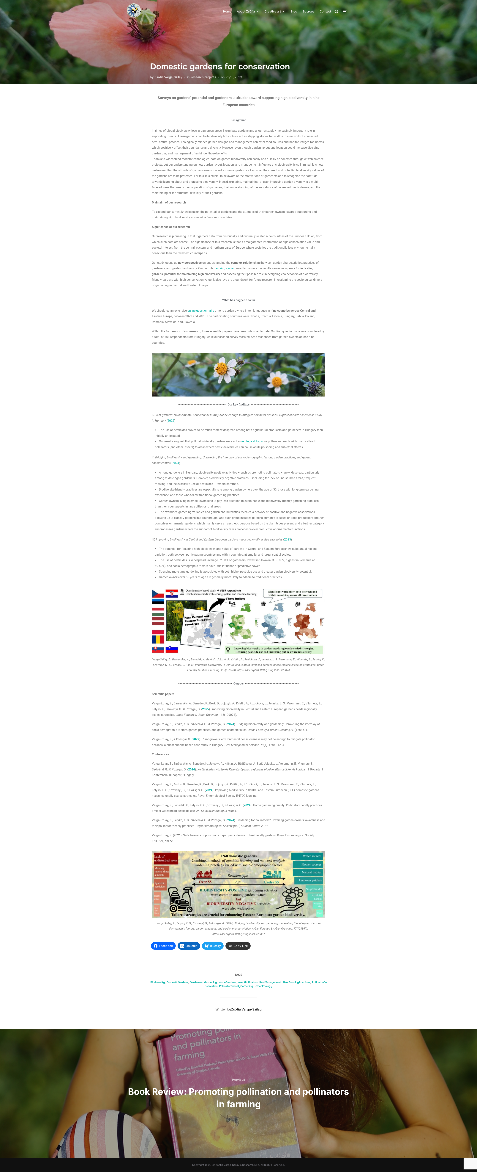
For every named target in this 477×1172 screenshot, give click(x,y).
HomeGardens (227, 982)
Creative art (273, 11)
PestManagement (270, 982)
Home (227, 11)
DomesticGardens (177, 982)
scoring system (226, 268)
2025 (287, 539)
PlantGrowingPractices (296, 982)
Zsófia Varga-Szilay (168, 77)
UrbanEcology (263, 986)
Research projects (203, 77)
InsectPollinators (248, 982)
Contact (325, 11)
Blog (294, 11)
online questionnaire (200, 310)
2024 (175, 463)
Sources (308, 11)
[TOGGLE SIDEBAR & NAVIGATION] (346, 11)
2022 (171, 420)
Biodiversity (157, 982)
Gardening (210, 982)
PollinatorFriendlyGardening (236, 986)
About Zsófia (246, 11)
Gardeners (196, 982)
